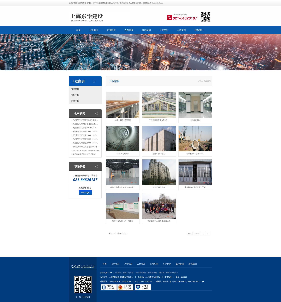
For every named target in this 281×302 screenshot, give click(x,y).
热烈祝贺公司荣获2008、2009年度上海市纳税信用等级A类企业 (86, 135)
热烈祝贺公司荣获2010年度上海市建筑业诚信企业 (86, 128)
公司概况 (93, 30)
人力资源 (128, 30)
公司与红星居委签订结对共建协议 (86, 150)
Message (85, 192)
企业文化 (164, 30)
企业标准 (111, 30)
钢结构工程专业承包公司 (168, 273)
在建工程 (75, 101)
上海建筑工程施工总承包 (123, 273)
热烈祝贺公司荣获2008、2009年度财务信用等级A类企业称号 (86, 143)
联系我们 (199, 30)
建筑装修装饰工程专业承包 (146, 273)
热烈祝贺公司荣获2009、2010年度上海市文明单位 (86, 139)
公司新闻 (146, 30)
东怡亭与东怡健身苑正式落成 (84, 154)
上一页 (196, 233)
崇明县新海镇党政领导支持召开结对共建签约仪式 (86, 147)
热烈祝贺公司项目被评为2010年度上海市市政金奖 (86, 124)
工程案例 (181, 30)
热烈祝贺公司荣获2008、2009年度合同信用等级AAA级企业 (86, 131)
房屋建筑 (75, 89)
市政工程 (75, 95)
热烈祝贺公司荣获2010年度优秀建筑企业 (86, 120)
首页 (78, 30)
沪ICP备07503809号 (110, 287)
